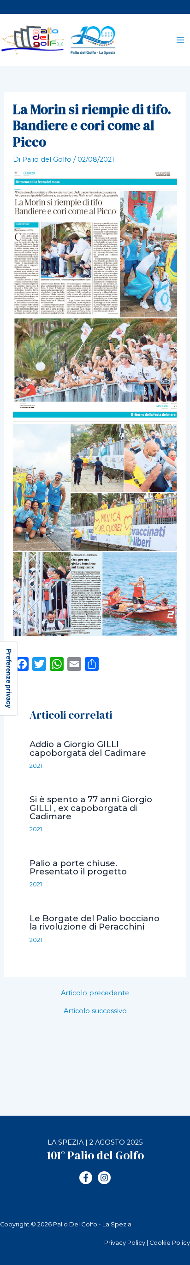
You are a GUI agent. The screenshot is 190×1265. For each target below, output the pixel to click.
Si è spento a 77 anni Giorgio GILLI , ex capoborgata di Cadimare (91, 807)
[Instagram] (104, 1177)
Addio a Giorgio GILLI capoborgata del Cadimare (88, 748)
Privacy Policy (124, 1242)
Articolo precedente (95, 993)
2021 (36, 765)
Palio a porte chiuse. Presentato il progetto (78, 867)
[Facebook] (85, 1177)
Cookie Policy (169, 1242)
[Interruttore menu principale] (180, 40)
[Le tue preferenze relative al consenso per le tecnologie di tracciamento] (9, 678)
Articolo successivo (95, 1011)
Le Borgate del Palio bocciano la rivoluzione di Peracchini (95, 922)
